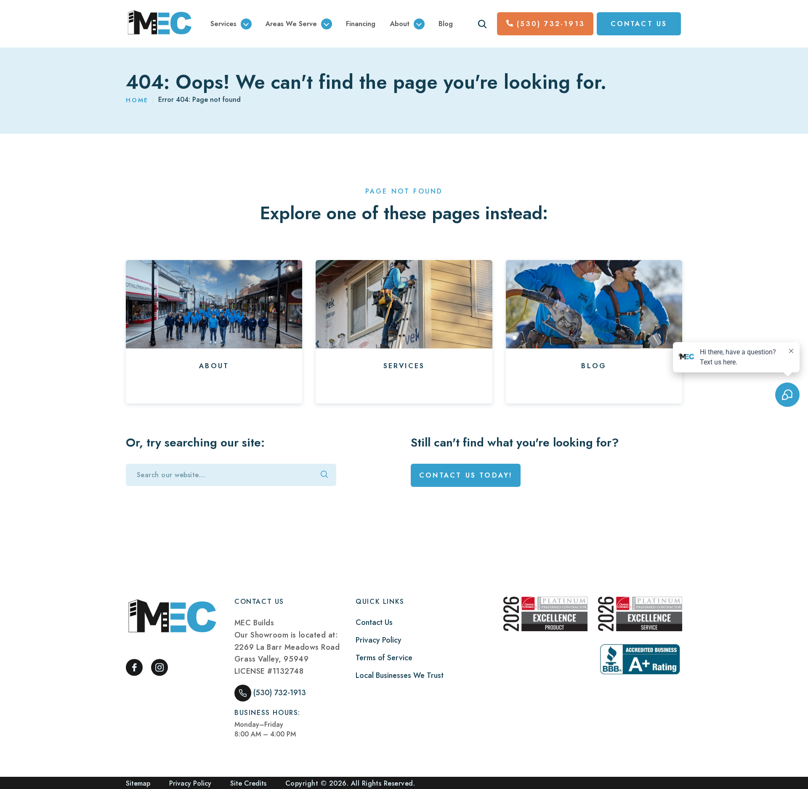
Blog (446, 24)
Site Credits (248, 783)
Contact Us (374, 622)
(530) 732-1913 (551, 24)
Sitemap (138, 783)
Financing (360, 24)
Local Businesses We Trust (400, 675)
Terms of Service (384, 657)
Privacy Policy (378, 640)
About (399, 24)
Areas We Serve (291, 24)
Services (223, 24)
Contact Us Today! (465, 475)
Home (137, 100)
